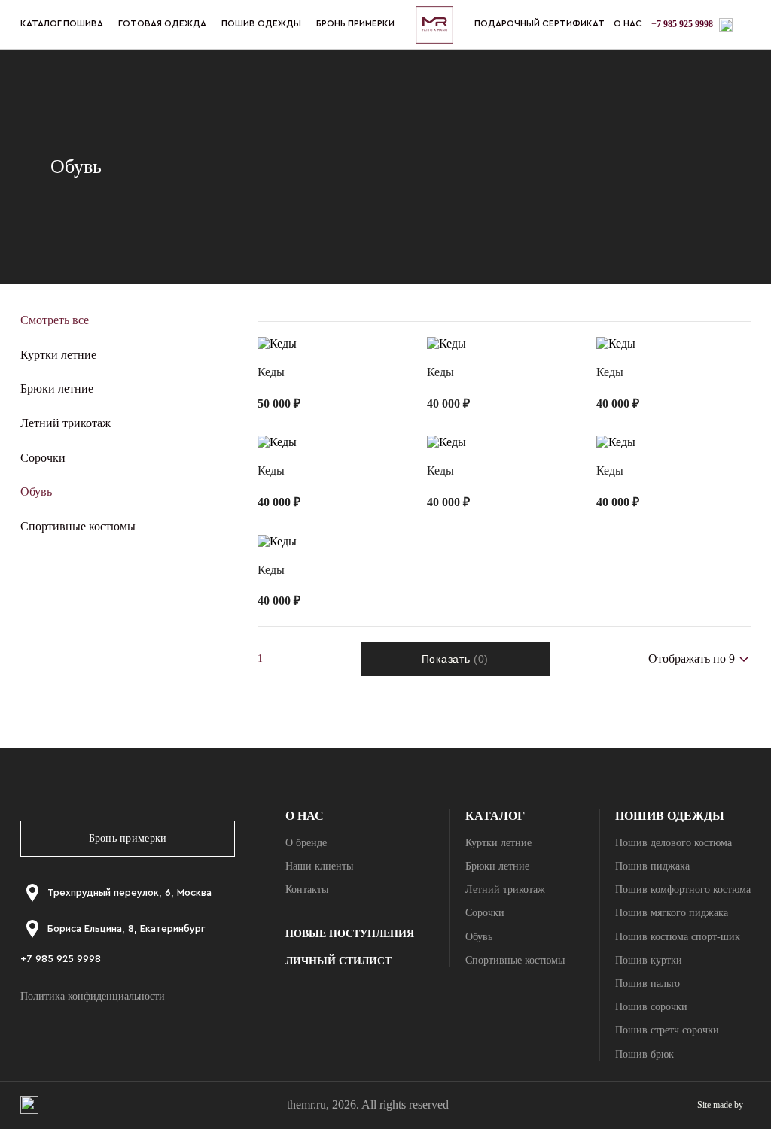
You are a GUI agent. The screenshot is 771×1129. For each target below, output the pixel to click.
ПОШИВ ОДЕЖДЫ (261, 23)
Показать (455, 659)
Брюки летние (56, 388)
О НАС (628, 23)
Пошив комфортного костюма (683, 889)
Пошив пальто (647, 983)
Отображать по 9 (697, 687)
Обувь (36, 491)
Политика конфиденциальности (92, 996)
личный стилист (338, 961)
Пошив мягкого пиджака (671, 912)
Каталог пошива (61, 23)
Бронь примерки (128, 838)
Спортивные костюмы (78, 526)
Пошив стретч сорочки (667, 1030)
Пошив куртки (648, 960)
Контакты (306, 889)
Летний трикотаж (65, 423)
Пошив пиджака (652, 866)
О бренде (306, 842)
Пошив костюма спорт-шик (677, 936)
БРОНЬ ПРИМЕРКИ (355, 23)
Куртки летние (58, 354)
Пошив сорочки (651, 1006)
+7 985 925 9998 (682, 24)
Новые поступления (349, 933)
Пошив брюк (644, 1054)
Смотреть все (54, 320)
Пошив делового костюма (673, 842)
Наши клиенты (319, 866)
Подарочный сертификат (539, 23)
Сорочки (43, 457)
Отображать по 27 (700, 741)
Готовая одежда (162, 23)
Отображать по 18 (700, 714)
